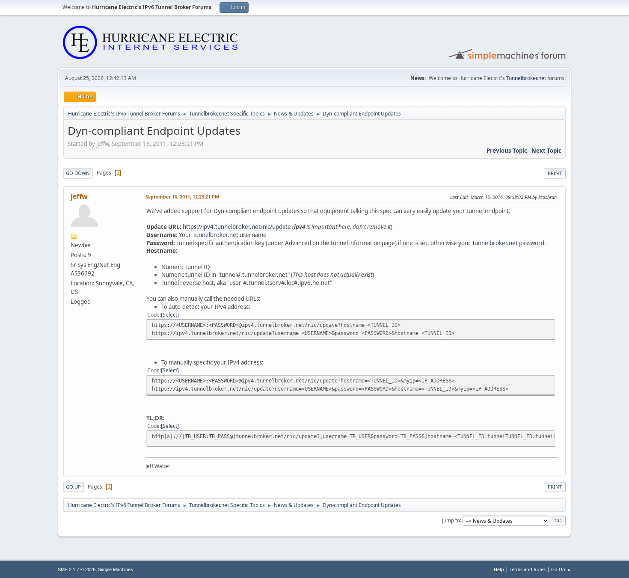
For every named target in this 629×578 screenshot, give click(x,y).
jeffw (79, 196)
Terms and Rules (528, 569)
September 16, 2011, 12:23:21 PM (182, 196)
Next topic (546, 150)
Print (555, 173)
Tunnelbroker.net (526, 78)
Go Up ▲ (561, 569)
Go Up (73, 486)
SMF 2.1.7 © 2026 (76, 569)
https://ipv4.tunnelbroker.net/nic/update (237, 227)
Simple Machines (115, 569)
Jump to (451, 520)
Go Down (78, 173)
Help (499, 569)
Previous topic (507, 150)
